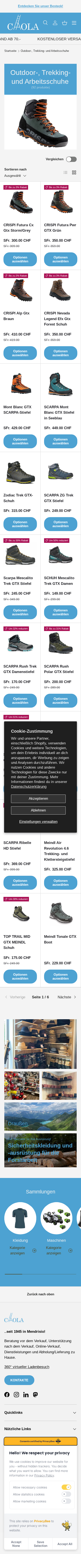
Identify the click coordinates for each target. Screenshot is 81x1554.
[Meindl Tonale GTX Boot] (61, 914)
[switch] (66, 1487)
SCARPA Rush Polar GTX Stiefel (59, 669)
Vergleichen (55, 159)
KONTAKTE (19, 1380)
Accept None (16, 1543)
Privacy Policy (44, 1475)
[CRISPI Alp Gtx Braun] (20, 290)
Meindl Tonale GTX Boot (60, 939)
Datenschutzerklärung (28, 787)
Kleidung (20, 1240)
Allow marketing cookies (29, 1501)
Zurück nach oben (40, 1294)
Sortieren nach (15, 169)
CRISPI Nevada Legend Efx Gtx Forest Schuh (57, 318)
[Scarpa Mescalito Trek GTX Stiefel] (20, 555)
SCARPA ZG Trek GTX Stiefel (58, 498)
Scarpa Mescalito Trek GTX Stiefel (18, 581)
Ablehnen (38, 810)
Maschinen (56, 1240)
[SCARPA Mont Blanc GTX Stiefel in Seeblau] (61, 384)
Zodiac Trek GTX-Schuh (18, 498)
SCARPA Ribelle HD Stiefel (17, 845)
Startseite (10, 51)
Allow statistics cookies (28, 1494)
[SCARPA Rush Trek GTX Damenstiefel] (20, 643)
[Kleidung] (20, 1218)
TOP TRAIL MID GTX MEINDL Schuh (16, 942)
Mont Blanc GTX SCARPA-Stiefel (17, 410)
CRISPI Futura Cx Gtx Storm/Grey (18, 228)
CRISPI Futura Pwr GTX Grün (60, 228)
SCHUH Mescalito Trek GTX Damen (59, 581)
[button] (64, 23)
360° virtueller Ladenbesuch (26, 1367)
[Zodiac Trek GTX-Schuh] (20, 472)
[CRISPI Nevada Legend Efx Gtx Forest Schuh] (61, 290)
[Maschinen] (57, 1218)
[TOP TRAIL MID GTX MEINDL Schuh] (20, 914)
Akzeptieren (38, 798)
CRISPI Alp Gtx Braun (16, 316)
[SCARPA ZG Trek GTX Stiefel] (61, 472)
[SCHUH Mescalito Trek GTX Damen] (61, 555)
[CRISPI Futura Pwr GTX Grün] (61, 202)
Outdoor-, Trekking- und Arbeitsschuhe (45, 51)
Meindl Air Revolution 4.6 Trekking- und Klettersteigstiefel (59, 851)
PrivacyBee (42, 1521)
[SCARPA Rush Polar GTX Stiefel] (61, 643)
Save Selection (40, 1543)
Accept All (64, 1544)
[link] (16, 997)
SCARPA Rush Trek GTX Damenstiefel (20, 669)
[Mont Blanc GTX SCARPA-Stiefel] (20, 384)
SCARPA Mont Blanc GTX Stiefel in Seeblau (59, 412)
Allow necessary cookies (30, 1487)
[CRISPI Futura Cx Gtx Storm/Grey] (20, 202)
